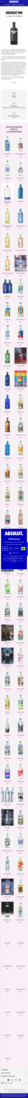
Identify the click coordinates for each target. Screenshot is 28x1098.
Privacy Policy (10, 558)
